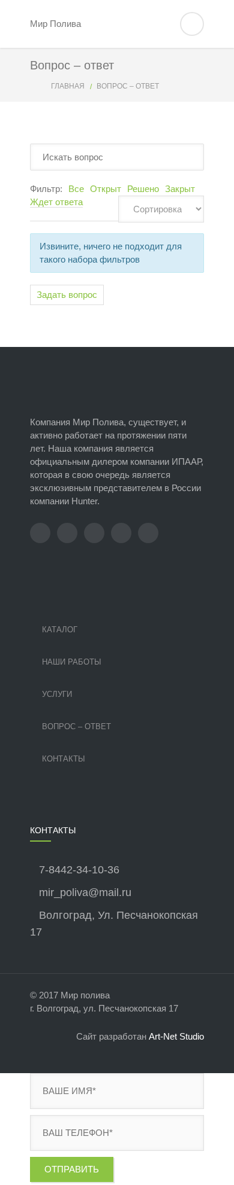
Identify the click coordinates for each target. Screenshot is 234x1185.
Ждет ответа (56, 202)
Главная (68, 86)
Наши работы (71, 661)
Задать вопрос (67, 295)
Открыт (105, 189)
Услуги (57, 694)
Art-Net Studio (176, 1036)
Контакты (63, 758)
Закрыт (180, 189)
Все (76, 189)
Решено (143, 189)
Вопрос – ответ (76, 726)
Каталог (59, 629)
